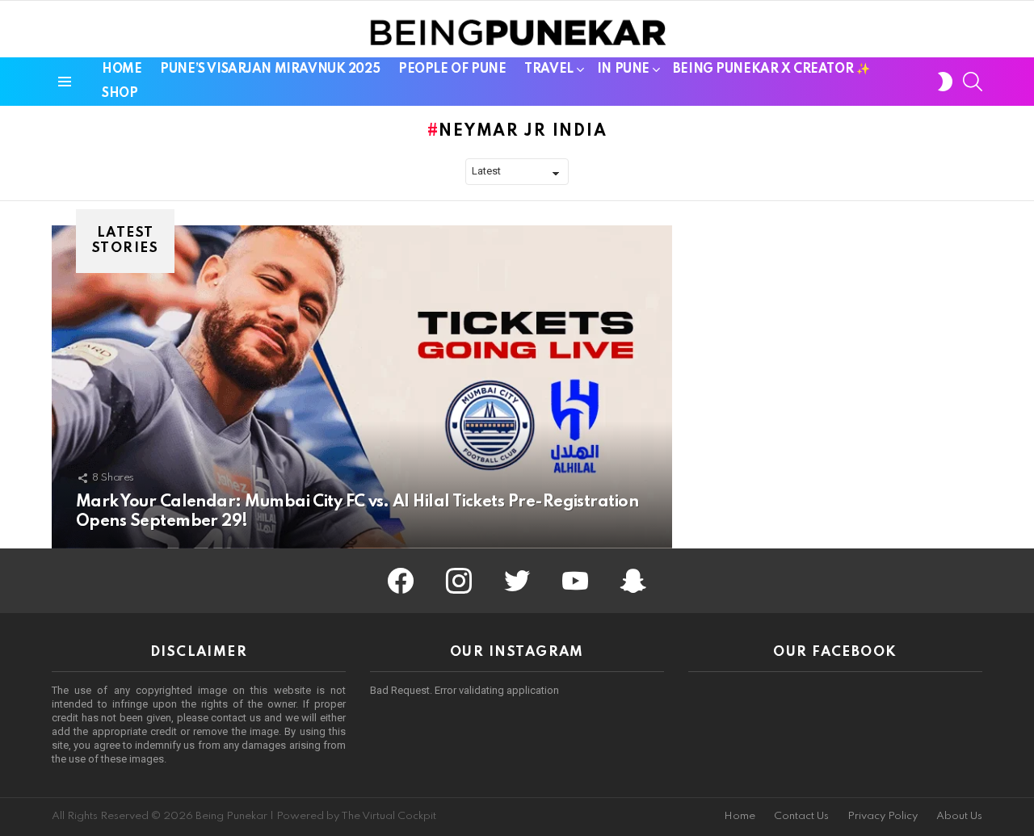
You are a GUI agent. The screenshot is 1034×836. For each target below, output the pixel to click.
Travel (548, 69)
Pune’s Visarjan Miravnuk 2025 (270, 69)
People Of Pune (452, 69)
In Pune (623, 69)
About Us (959, 816)
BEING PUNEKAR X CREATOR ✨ (771, 69)
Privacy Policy (882, 816)
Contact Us (801, 816)
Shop (119, 93)
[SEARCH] (972, 81)
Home (121, 69)
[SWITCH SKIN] (945, 81)
